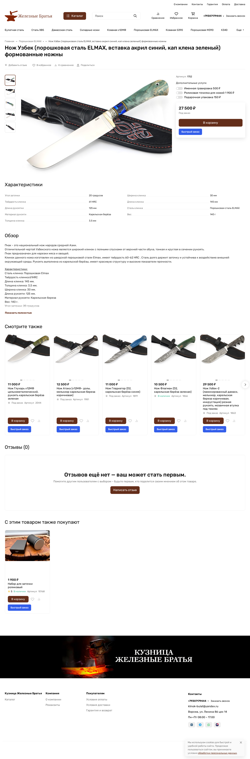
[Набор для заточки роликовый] (27, 552)
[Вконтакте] (191, 724)
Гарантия (212, 4)
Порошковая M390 (202, 30)
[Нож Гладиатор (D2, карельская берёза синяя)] (125, 357)
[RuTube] (217, 724)
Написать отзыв (125, 490)
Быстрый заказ (190, 131)
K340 (224, 30)
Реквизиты (53, 705)
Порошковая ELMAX (146, 30)
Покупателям (95, 693)
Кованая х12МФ (116, 30)
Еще (239, 30)
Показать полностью (18, 312)
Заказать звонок (235, 15)
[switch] (179, 88)
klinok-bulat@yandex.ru (203, 706)
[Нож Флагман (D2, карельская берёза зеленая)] (173, 357)
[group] (96, 125)
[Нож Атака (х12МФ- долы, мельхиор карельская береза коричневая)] (76, 357)
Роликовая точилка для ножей (209, 92)
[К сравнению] (38, 421)
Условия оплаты (96, 699)
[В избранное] (32, 421)
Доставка (239, 4)
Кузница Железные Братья (23, 693)
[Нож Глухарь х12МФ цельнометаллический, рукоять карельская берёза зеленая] (27, 357)
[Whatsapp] (208, 724)
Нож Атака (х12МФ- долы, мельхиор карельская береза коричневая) (76, 392)
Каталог (10, 699)
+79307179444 (212, 15)
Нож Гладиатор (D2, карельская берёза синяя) (122, 390)
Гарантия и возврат (99, 710)
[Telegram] (200, 724)
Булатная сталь (14, 30)
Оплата (226, 4)
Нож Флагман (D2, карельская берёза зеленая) (172, 390)
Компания (52, 693)
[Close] (241, 742)
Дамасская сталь (62, 30)
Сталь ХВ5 (37, 30)
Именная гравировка (202, 88)
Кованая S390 (174, 30)
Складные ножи (89, 30)
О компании (181, 4)
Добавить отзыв (18, 65)
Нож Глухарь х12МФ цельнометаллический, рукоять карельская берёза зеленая (26, 393)
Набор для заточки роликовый (20, 585)
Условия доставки (98, 705)
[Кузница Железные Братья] (29, 15)
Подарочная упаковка (202, 97)
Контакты (197, 4)
